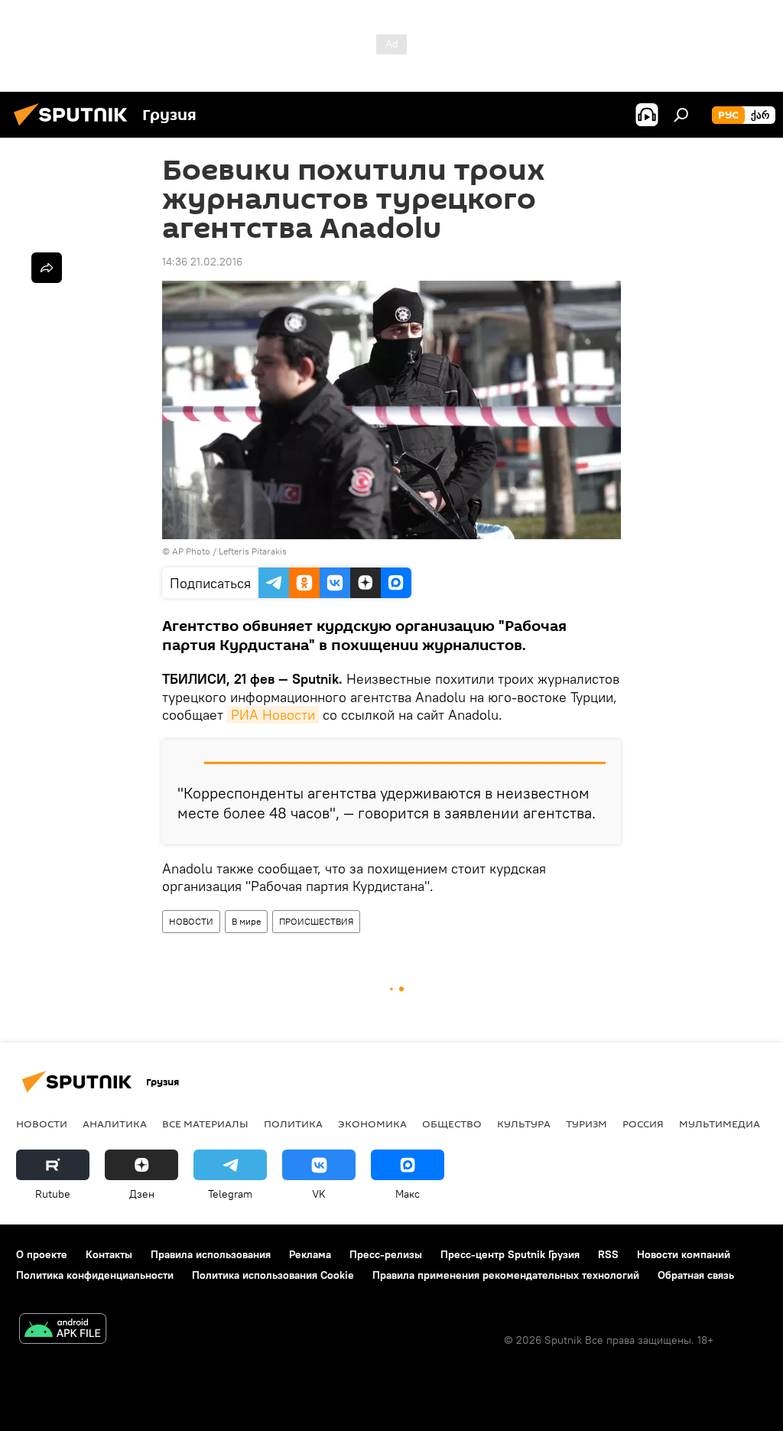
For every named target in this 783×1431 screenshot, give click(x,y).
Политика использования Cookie (273, 1275)
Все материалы (205, 1123)
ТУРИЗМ (586, 1123)
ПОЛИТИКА (293, 1123)
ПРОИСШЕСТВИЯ (316, 921)
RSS (608, 1254)
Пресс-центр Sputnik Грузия (510, 1254)
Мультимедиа (719, 1123)
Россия (643, 1123)
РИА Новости (273, 715)
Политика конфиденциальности (95, 1275)
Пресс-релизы (385, 1254)
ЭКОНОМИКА (372, 1123)
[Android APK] (63, 1330)
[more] (46, 267)
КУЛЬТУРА (524, 1123)
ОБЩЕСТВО (452, 1123)
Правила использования (211, 1254)
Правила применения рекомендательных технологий (505, 1275)
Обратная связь (696, 1275)
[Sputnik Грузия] (75, 128)
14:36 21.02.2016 (202, 261)
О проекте (41, 1254)
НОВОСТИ (191, 921)
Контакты (109, 1254)
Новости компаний (683, 1254)
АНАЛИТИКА (115, 1123)
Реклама (310, 1254)
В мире (246, 921)
